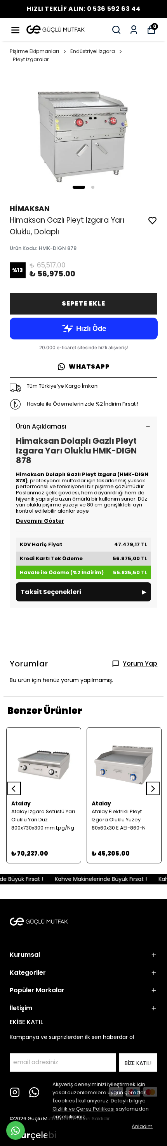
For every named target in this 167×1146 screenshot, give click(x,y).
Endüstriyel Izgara (92, 51)
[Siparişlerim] (134, 30)
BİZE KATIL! (138, 1063)
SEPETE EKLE (83, 303)
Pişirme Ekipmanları (34, 51)
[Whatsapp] (34, 1092)
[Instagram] (15, 1092)
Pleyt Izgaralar (31, 59)
